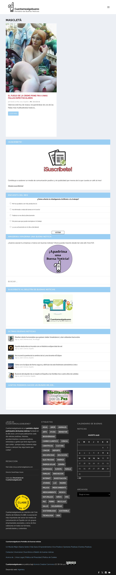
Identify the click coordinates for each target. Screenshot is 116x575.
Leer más (13, 113)
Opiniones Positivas (70, 547)
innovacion (58, 474)
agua (45, 427)
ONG (67, 497)
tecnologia (48, 515)
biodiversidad (49, 436)
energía (60, 460)
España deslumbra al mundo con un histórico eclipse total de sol (38, 346)
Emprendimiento (45, 547)
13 (94, 458)
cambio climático (50, 441)
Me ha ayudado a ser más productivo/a (24, 204)
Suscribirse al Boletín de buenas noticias (39, 552)
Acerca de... (10, 557)
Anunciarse (18, 552)
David (12, 102)
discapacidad (48, 455)
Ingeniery (21, 569)
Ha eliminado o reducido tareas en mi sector (26, 209)
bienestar (63, 432)
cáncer (46, 450)
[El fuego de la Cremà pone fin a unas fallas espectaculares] (31, 57)
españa (61, 464)
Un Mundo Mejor (12, 547)
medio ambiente (59, 488)
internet (47, 478)
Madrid (63, 483)
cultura (60, 446)
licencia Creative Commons (44, 564)
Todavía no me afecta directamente (23, 215)
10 (80, 458)
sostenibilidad (49, 511)
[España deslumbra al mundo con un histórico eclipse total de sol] (11, 348)
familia (68, 469)
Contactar (9, 552)
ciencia (64, 441)
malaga (46, 488)
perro (51, 501)
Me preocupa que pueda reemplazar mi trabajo (27, 221)
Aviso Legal (20, 557)
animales (62, 427)
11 (84, 458)
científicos (48, 446)
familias (46, 474)
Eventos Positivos (85, 547)
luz (54, 483)
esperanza (47, 469)
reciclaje (62, 501)
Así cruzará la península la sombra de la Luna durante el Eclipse (38, 355)
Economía (27, 376)
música (62, 492)
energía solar (49, 464)
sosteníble (64, 511)
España (26, 102)
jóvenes (46, 483)
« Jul (79, 478)
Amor (53, 427)
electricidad (48, 460)
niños (59, 497)
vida (58, 515)
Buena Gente (24, 547)
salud (45, 506)
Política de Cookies (50, 557)
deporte (56, 450)
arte (45, 432)
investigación (60, 478)
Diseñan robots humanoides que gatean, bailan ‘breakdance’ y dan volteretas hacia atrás (47, 337)
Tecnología (36, 339)
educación (62, 455)
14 (98, 458)
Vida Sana (34, 547)
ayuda (52, 432)
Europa (58, 469)
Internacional (28, 339)
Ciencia (26, 348)
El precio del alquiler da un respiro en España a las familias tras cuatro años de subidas (46, 374)
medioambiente (49, 492)
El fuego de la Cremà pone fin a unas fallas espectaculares (27, 97)
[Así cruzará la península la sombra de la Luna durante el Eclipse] (11, 357)
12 (89, 458)
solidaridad (56, 506)
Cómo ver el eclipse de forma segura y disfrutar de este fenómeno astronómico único (46, 365)
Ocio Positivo (57, 547)
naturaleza (48, 497)
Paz (44, 501)
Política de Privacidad (33, 557)
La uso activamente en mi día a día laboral (25, 227)
